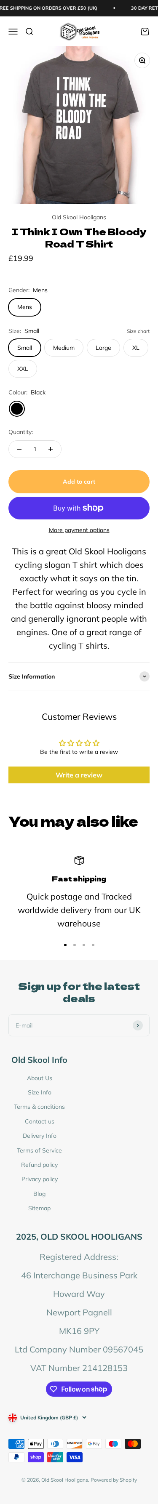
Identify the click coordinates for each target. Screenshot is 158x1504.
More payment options (79, 530)
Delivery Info (39, 1135)
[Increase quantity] (50, 449)
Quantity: (20, 432)
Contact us (39, 1121)
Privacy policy (39, 1179)
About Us (39, 1078)
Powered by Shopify (114, 1480)
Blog (39, 1194)
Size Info (39, 1092)
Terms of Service (39, 1150)
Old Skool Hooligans (79, 217)
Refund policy (39, 1165)
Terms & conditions (39, 1106)
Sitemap (39, 1208)
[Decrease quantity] (19, 449)
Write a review (79, 775)
